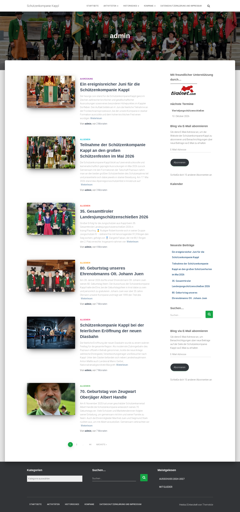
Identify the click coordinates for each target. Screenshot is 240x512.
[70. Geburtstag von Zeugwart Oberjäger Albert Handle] (51, 399)
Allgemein (85, 139)
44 (90, 444)
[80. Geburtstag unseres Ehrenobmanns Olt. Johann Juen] (51, 276)
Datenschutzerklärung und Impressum (181, 6)
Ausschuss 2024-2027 (171, 479)
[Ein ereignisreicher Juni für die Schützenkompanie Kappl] (51, 92)
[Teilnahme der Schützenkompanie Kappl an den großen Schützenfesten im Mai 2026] (51, 152)
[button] (117, 6)
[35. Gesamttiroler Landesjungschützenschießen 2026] (51, 219)
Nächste (100, 444)
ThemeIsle (207, 504)
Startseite (93, 6)
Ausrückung (86, 79)
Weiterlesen (96, 118)
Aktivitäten (110, 6)
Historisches (130, 6)
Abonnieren (179, 162)
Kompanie (149, 6)
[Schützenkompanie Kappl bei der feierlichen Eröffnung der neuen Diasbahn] (51, 333)
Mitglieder (165, 487)
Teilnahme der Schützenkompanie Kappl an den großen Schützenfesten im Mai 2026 (112, 150)
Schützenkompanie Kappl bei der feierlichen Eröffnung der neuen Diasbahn (112, 331)
